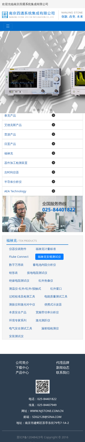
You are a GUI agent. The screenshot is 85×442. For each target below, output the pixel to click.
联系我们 (62, 372)
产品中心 (22, 372)
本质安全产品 (17, 312)
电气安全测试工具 (20, 328)
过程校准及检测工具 (22, 296)
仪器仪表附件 (17, 249)
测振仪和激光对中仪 (22, 304)
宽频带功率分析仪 (47, 312)
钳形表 (13, 273)
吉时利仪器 (11, 172)
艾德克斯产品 (13, 125)
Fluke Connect (18, 257)
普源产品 (10, 134)
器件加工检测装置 (15, 163)
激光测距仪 (43, 320)
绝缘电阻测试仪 (19, 280)
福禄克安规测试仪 (49, 257)
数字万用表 (16, 265)
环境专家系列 (17, 320)
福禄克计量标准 (46, 249)
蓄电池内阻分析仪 (44, 265)
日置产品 (10, 144)
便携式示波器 (53, 304)
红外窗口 (56, 288)
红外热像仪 (46, 280)
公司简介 (22, 362)
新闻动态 (62, 367)
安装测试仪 (16, 336)
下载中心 (22, 367)
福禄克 (8, 153)
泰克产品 (10, 115)
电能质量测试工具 (55, 296)
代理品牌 (62, 362)
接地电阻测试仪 (37, 273)
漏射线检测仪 (50, 328)
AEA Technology (15, 191)
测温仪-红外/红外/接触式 (25, 288)
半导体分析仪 (13, 182)
